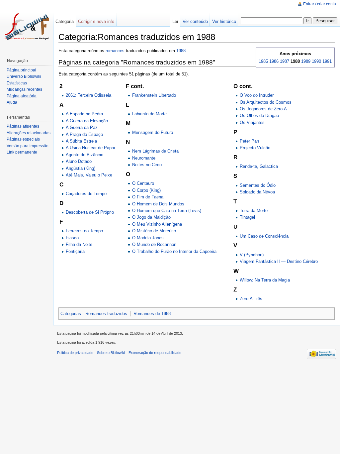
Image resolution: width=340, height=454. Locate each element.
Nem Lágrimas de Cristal (156, 151)
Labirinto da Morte (149, 113)
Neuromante (143, 158)
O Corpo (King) (146, 190)
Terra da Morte (254, 210)
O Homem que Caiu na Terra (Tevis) (166, 210)
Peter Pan (249, 141)
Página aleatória (22, 96)
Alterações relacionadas (28, 133)
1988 (181, 50)
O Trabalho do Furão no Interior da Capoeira (174, 251)
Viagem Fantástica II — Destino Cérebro (279, 261)
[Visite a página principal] (26, 26)
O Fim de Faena (147, 196)
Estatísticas (17, 83)
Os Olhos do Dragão (259, 115)
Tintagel (247, 217)
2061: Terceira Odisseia (88, 95)
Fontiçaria (75, 251)
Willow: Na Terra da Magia (265, 280)
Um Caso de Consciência (264, 236)
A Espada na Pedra (84, 113)
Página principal (21, 70)
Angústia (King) (80, 168)
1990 (316, 61)
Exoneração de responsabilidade (154, 353)
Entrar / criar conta (319, 4)
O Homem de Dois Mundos (158, 203)
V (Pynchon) (252, 254)
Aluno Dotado (79, 161)
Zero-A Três (251, 298)
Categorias (70, 313)
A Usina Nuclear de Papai (90, 147)
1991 (327, 61)
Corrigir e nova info (96, 21)
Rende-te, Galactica (259, 166)
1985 (263, 61)
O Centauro (143, 183)
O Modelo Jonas (148, 237)
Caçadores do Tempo (86, 193)
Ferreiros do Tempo (84, 230)
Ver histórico (224, 21)
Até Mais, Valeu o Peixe (89, 174)
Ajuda (12, 102)
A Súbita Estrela (81, 141)
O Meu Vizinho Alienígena (157, 224)
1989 (305, 61)
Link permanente (22, 152)
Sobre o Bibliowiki (111, 353)
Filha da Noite (79, 244)
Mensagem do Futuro (152, 132)
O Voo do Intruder (257, 95)
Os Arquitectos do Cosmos (266, 102)
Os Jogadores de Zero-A (263, 108)
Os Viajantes (252, 122)
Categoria (64, 21)
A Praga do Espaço (84, 134)
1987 (284, 61)
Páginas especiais (23, 139)
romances (115, 50)
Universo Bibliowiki (24, 76)
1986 (274, 61)
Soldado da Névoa (257, 191)
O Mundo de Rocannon (154, 244)
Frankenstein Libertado (154, 95)
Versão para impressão (27, 146)
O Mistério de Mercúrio (154, 230)
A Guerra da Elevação (87, 120)
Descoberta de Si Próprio (90, 212)
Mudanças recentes (24, 89)
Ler (175, 21)
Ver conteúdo (195, 21)
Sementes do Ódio (258, 185)
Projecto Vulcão (255, 147)
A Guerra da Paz (82, 127)
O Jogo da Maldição (151, 217)
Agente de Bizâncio (84, 154)
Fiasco (72, 237)
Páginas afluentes (23, 126)
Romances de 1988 (152, 313)
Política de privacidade (75, 353)
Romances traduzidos (106, 313)
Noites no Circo (147, 164)
